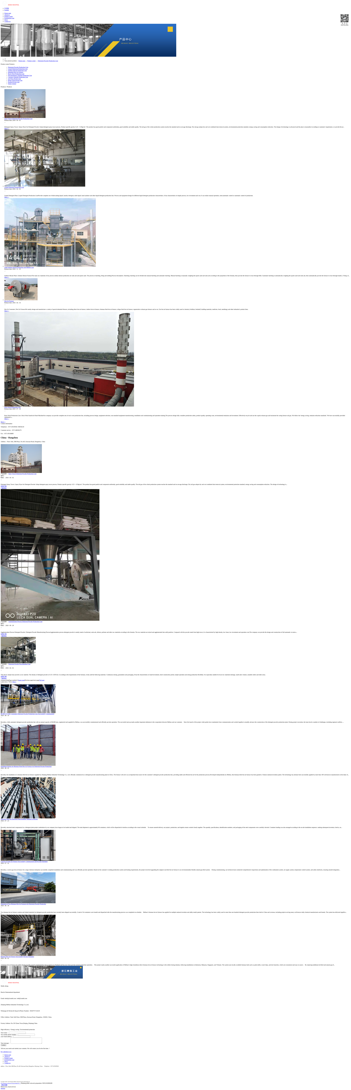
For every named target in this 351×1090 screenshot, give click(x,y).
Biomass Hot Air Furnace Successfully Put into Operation (17, 956)
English (6, 10)
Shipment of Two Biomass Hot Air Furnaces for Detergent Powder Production (23, 904)
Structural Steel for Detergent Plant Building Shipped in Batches (19, 819)
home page (21, 680)
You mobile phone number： (9, 1034)
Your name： (5, 1033)
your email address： (7, 1036)
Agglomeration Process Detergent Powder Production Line (25, 621)
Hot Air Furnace (9, 301)
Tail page (41, 680)
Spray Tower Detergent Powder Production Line (18, 118)
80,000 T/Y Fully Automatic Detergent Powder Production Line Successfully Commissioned (27, 714)
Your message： (5, 1043)
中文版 (6, 8)
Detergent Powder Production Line (48, 61)
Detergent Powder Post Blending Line (19, 664)
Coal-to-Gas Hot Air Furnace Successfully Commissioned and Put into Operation (24, 861)
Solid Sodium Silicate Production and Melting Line (19, 267)
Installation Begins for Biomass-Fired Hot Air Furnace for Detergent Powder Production (26, 766)
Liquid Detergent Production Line (14, 187)
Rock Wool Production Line (12, 407)
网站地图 (4, 1085)
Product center (31, 61)
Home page (7, 13)
